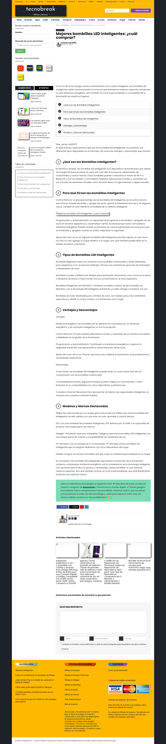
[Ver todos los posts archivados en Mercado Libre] (20, 77)
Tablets (91, 2)
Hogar (122, 20)
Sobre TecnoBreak (70, 741)
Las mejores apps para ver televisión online (40, 121)
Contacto (60, 741)
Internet (32, 2)
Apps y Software (36, 102)
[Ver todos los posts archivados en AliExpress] (20, 68)
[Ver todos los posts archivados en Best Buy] (39, 68)
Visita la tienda (142, 10)
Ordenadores (51, 2)
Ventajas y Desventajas (75, 125)
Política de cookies (84, 741)
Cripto (92, 20)
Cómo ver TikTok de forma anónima (39, 109)
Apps (37, 20)
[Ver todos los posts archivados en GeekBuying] (48, 68)
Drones (101, 20)
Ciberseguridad (111, 2)
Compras (67, 20)
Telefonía (131, 2)
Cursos (122, 2)
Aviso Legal (112, 741)
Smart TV (72, 2)
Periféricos (62, 2)
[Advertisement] (103, 67)
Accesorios (19, 2)
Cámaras (55, 20)
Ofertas (132, 20)
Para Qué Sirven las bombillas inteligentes (84, 111)
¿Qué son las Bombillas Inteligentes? (81, 105)
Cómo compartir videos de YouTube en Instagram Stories (41, 149)
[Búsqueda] (127, 10)
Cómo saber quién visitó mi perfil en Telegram (38, 95)
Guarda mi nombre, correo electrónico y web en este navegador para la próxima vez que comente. (104, 644)
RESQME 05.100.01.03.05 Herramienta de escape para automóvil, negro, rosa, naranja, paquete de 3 (140, 565)
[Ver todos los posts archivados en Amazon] (29, 68)
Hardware (112, 20)
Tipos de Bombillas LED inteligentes (80, 118)
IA (26, 2)
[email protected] (120, 670)
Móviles (40, 2)
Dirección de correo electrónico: (29, 41)
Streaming (81, 2)
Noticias (28, 20)
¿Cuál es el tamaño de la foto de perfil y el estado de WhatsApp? (40, 135)
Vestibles (100, 2)
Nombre (18, 32)
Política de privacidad (99, 741)
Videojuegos (80, 20)
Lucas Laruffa (69, 42)
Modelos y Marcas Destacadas (79, 132)
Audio (45, 20)
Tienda (141, 20)
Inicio (19, 20)
